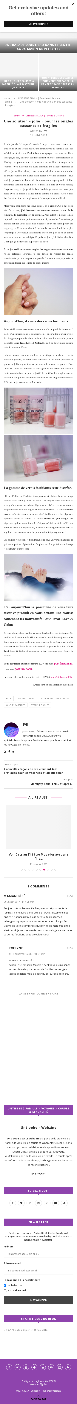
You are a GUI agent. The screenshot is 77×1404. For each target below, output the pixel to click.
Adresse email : (13, 1263)
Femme (8, 101)
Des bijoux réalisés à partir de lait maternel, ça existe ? (19, 84)
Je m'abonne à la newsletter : (22, 1280)
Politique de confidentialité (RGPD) (39, 1381)
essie (8, 698)
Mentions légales (38, 1384)
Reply (70, 896)
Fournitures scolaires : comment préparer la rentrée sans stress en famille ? (58, 82)
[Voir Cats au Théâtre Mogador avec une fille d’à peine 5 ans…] (38, 827)
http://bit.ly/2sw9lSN (61, 677)
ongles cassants (15, 705)
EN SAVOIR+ (38, 1173)
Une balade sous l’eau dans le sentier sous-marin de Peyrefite (38, 47)
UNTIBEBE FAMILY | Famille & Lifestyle (39, 98)
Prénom (8, 1246)
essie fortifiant (26, 698)
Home (7, 98)
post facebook (23, 668)
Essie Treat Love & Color (55, 698)
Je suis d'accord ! (17, 1290)
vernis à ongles (40, 705)
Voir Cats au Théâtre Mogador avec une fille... (38, 856)
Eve (45, 131)
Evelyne (16, 948)
